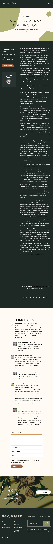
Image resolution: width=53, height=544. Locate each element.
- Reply (35, 323)
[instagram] (5, 537)
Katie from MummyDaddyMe (39, 286)
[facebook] (2, 537)
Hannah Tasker (41, 531)
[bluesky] (7, 537)
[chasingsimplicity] (9, 3)
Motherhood (26, 16)
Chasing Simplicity (39, 529)
